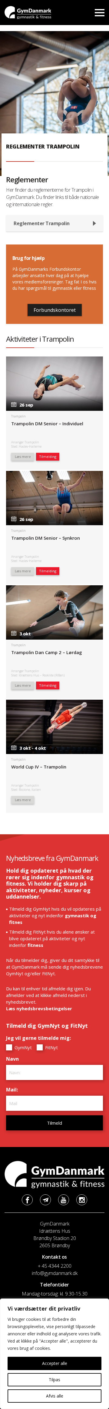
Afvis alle (54, 1396)
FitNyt (51, 1047)
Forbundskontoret (55, 310)
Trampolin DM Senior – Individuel (47, 423)
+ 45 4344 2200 (54, 1266)
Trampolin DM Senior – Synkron (45, 538)
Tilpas (54, 1379)
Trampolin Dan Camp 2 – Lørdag (46, 652)
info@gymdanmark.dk (55, 1273)
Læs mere (23, 456)
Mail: (13, 1089)
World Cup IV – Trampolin (38, 767)
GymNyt (23, 1047)
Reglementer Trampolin (42, 223)
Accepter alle (54, 1363)
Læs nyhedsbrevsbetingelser (39, 1008)
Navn (14, 1059)
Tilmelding (47, 456)
